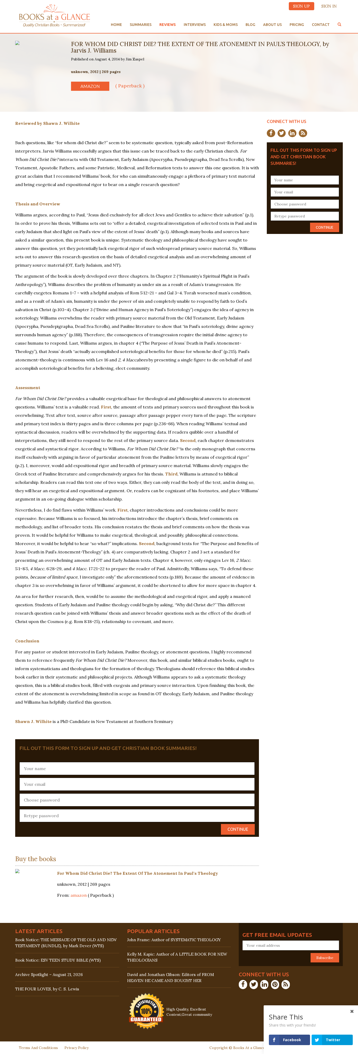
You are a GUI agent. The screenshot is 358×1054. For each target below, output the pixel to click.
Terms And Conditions (38, 1047)
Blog (250, 25)
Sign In (329, 6)
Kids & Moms (226, 25)
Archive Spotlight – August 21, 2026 (49, 974)
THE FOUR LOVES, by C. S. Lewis (47, 988)
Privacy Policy (76, 1047)
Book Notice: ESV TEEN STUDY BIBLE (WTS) (58, 960)
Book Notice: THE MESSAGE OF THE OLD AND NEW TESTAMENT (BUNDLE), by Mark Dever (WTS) (66, 942)
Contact (321, 25)
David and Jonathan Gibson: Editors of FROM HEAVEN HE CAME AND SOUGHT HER (170, 977)
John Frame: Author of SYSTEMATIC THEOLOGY (174, 939)
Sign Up (301, 6)
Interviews (195, 25)
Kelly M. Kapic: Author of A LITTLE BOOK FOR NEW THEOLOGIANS (177, 957)
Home (116, 25)
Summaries (140, 25)
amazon (90, 86)
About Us (272, 25)
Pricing (297, 25)
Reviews (167, 25)
